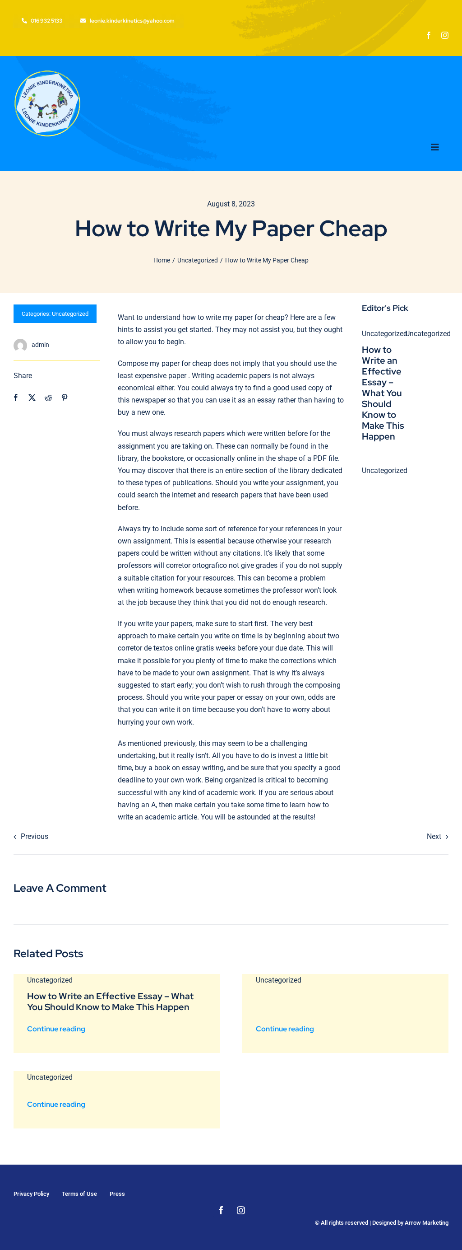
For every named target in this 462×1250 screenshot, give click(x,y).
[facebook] (428, 35)
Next (434, 836)
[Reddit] (48, 398)
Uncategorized (70, 313)
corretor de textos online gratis (166, 648)
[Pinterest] (64, 398)
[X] (32, 398)
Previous (34, 836)
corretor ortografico (196, 565)
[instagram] (444, 35)
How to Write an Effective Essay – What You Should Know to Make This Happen (383, 393)
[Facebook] (16, 398)
